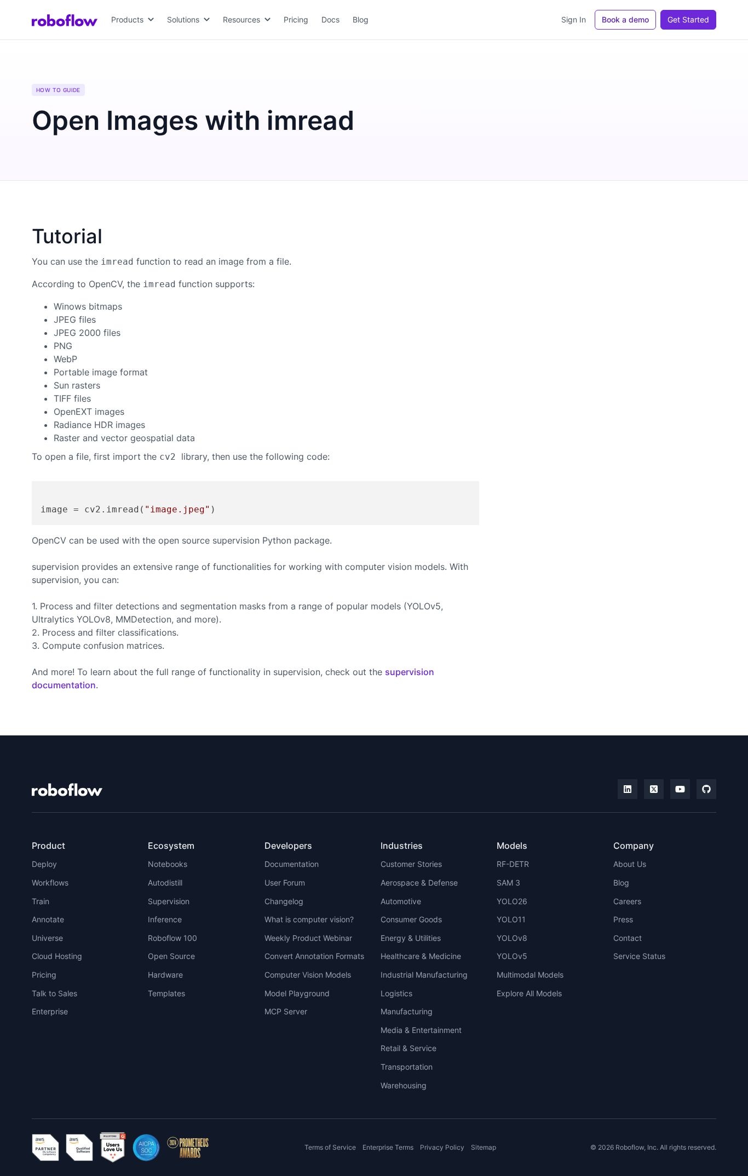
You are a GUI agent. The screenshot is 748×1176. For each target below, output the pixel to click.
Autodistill (165, 882)
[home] (64, 20)
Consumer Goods (411, 919)
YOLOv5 (512, 956)
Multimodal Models (530, 974)
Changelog (283, 901)
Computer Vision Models (307, 974)
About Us (629, 864)
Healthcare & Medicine (421, 956)
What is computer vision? (309, 919)
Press (623, 919)
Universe (47, 938)
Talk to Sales (54, 993)
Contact (627, 938)
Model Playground (297, 993)
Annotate (48, 919)
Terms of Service (330, 1147)
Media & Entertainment (421, 1030)
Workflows (50, 882)
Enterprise (50, 1011)
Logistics (396, 993)
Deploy (44, 864)
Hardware (165, 974)
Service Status (639, 956)
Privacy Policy (442, 1147)
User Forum (284, 882)
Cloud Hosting (57, 956)
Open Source (171, 956)
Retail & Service (408, 1048)
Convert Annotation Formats (314, 956)
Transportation (407, 1066)
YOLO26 (512, 901)
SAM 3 (508, 882)
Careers (627, 901)
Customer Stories (411, 864)
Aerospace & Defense (419, 882)
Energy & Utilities (411, 938)
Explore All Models (529, 993)
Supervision (168, 901)
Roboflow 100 (172, 938)
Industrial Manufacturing (424, 974)
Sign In (573, 19)
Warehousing (404, 1085)
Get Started (688, 19)
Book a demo (625, 19)
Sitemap (483, 1147)
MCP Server (285, 1011)
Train (40, 901)
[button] (132, 19)
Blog (361, 19)
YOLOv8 (512, 938)
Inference (165, 919)
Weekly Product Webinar (308, 938)
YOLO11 (511, 919)
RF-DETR (513, 864)
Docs (330, 19)
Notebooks (167, 864)
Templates (166, 993)
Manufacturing (407, 1011)
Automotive (401, 901)
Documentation (291, 864)
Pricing (296, 19)
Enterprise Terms (388, 1147)
